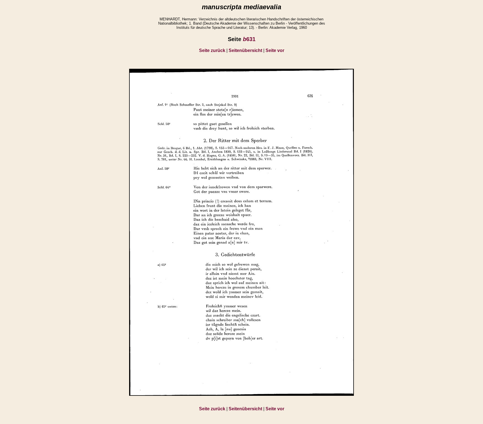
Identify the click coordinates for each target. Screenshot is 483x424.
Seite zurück (212, 50)
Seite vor (275, 50)
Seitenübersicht (245, 50)
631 (249, 39)
